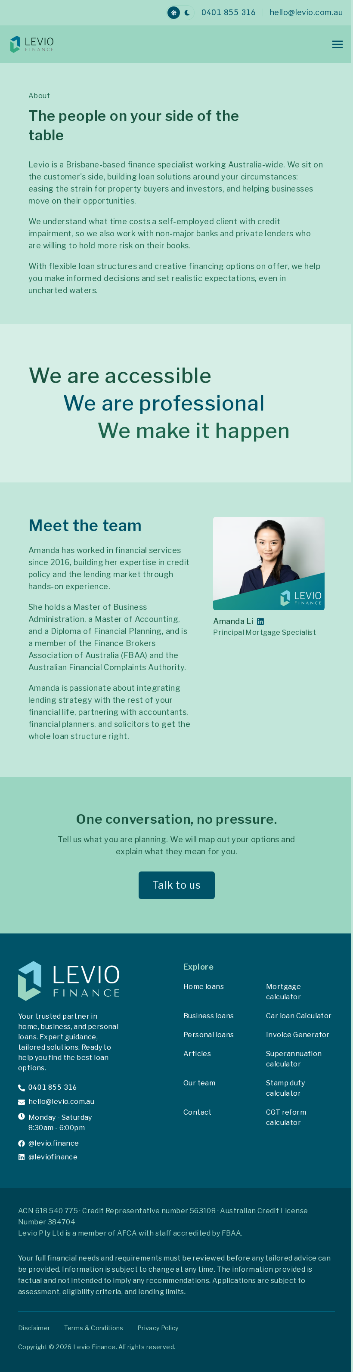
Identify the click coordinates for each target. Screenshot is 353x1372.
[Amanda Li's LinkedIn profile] (260, 621)
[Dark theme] (187, 12)
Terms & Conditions (94, 1328)
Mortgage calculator (283, 992)
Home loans (203, 987)
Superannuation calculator (294, 1059)
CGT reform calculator (286, 1117)
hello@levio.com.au (61, 1102)
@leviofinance (52, 1157)
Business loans (208, 1016)
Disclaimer (34, 1328)
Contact (197, 1112)
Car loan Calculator (299, 1016)
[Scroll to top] (299, 1353)
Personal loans (208, 1035)
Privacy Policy (158, 1328)
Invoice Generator (298, 1035)
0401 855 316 (52, 1087)
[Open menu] (337, 44)
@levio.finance (53, 1143)
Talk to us (176, 885)
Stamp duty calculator (285, 1088)
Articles (197, 1054)
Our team (199, 1083)
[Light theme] (173, 12)
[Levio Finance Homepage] (44, 44)
